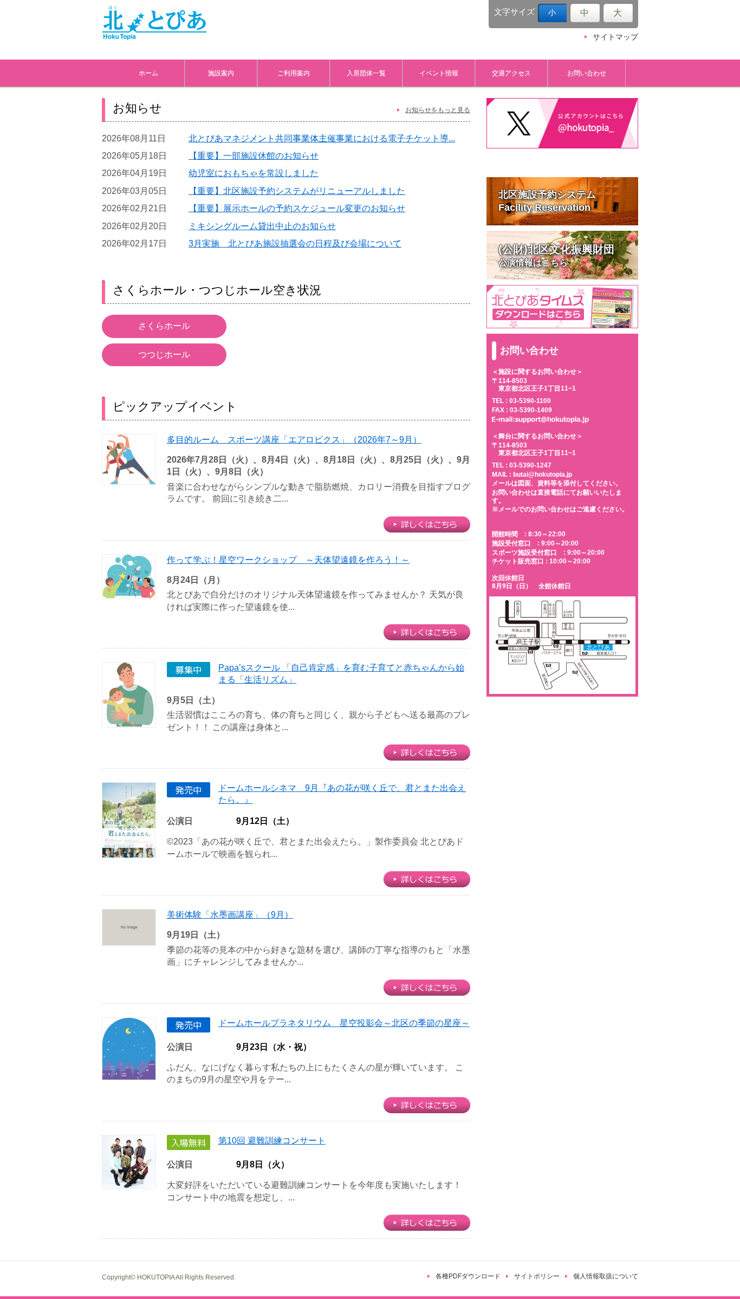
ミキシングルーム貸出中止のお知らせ (262, 226)
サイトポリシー (537, 1276)
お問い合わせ (586, 72)
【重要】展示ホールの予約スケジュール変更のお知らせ (297, 208)
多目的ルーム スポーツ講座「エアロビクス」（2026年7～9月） (294, 439)
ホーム (148, 72)
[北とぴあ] (154, 22)
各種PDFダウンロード (468, 1276)
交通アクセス (511, 72)
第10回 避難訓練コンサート (272, 1140)
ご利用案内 (293, 72)
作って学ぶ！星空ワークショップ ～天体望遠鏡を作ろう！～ (288, 559)
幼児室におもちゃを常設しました (254, 173)
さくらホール (164, 325)
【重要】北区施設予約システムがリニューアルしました (297, 191)
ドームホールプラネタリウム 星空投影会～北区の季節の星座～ (344, 1023)
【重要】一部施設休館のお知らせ (254, 155)
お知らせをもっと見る (437, 110)
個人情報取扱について (605, 1276)
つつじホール (164, 354)
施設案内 (221, 72)
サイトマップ (615, 37)
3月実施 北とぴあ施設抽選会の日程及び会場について (295, 243)
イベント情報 (438, 72)
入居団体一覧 (366, 72)
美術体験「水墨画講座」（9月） (230, 914)
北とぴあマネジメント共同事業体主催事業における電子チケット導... (322, 138)
